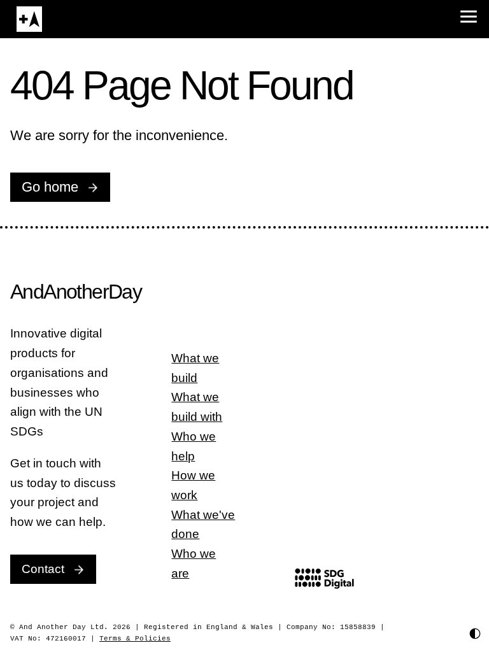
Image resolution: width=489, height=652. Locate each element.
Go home (50, 187)
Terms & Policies (133, 639)
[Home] (29, 19)
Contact (43, 569)
